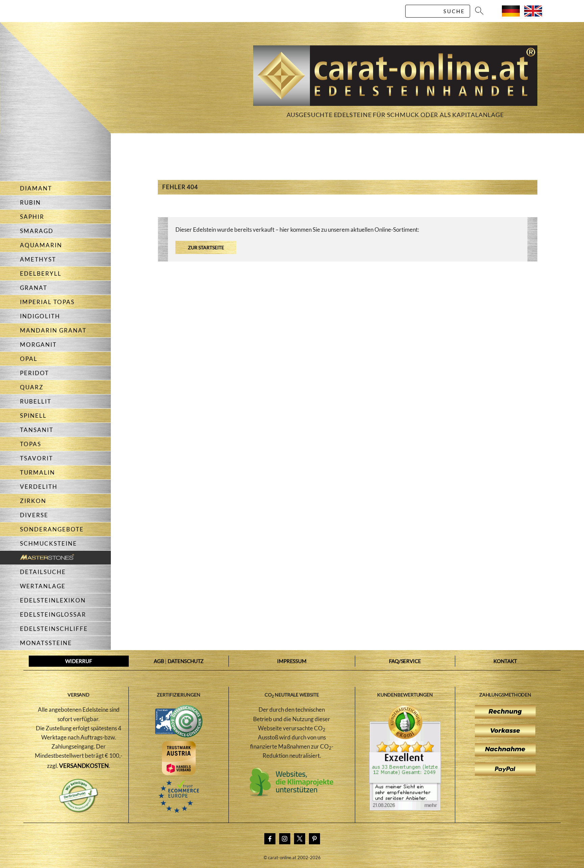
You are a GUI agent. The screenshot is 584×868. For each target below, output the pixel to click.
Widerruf (78, 661)
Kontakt (505, 661)
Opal (29, 358)
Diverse (34, 515)
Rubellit (35, 401)
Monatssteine (46, 642)
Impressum (292, 661)
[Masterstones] (37, 558)
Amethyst (38, 259)
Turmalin (37, 472)
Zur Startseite (206, 247)
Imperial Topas (47, 301)
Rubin (30, 202)
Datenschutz (185, 661)
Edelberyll (41, 273)
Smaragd (36, 230)
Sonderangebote (52, 529)
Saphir (32, 216)
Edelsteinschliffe (54, 628)
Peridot (34, 372)
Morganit (38, 344)
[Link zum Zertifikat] (405, 808)
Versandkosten (84, 765)
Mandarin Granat (53, 330)
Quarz (32, 387)
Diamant (36, 188)
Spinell (33, 415)
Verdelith (38, 486)
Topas (30, 444)
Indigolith (40, 316)
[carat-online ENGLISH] (533, 14)
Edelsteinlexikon (53, 600)
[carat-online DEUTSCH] (511, 14)
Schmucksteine (48, 543)
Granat (33, 287)
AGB (159, 661)
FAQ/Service (405, 661)
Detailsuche (43, 571)
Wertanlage (43, 586)
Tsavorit (36, 458)
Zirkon (33, 500)
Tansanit (36, 429)
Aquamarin (41, 245)
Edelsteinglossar (53, 614)
